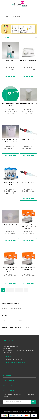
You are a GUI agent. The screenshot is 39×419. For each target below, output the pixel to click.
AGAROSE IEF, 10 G (10, 225)
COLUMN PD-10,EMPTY (10, 61)
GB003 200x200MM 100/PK (28, 61)
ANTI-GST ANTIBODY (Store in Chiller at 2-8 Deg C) (10, 141)
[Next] (26, 290)
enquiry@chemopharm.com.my (16, 362)
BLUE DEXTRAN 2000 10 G (28, 103)
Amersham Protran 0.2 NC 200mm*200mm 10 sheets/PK (10, 269)
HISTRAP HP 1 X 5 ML (28, 182)
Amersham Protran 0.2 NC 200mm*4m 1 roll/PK (28, 268)
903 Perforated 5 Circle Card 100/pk (10, 104)
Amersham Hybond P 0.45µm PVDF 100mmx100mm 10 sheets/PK (28, 227)
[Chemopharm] (20, 3)
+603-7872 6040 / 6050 (13, 357)
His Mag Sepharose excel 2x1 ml (10, 183)
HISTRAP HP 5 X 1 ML (28, 140)
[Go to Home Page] (2, 16)
